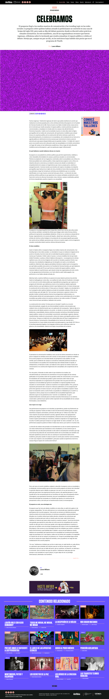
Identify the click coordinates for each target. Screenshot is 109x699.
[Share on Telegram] (41, 113)
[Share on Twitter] (36, 113)
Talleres (77, 2)
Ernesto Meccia (35, 627)
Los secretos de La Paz (39, 674)
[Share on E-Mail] (45, 113)
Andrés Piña (43, 627)
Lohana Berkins (85, 678)
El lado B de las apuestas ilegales (40, 649)
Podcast (72, 2)
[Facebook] (25, 2)
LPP (93, 2)
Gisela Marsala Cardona (36, 676)
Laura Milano (56, 46)
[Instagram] (27, 2)
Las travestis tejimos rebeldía (89, 674)
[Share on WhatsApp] (39, 113)
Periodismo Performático (21, 694)
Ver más (54, 686)
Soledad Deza (60, 650)
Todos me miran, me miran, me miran (41, 623)
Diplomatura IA (88, 2)
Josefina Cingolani (61, 624)
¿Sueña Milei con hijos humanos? (14, 623)
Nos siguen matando (88, 622)
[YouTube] (30, 2)
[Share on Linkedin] (43, 113)
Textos (67, 2)
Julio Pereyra (94, 624)
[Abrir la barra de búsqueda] (57, 2)
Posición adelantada (89, 648)
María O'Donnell (9, 679)
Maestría (82, 2)
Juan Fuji (69, 679)
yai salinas (18, 653)
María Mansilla (9, 653)
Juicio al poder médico (64, 648)
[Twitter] (23, 2)
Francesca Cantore (69, 650)
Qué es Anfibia (30, 694)
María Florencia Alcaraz (11, 627)
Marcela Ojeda (85, 624)
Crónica (33, 606)
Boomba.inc (47, 653)
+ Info (41, 574)
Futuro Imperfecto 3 (99, 2)
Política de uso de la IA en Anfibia (12, 696)
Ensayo (83, 632)
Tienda (20, 696)
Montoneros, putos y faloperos (14, 675)
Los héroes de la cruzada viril (65, 675)
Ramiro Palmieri (60, 679)
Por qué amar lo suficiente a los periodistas (16, 649)
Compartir (32, 113)
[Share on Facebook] (38, 113)
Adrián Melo (84, 650)
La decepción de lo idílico (65, 622)
